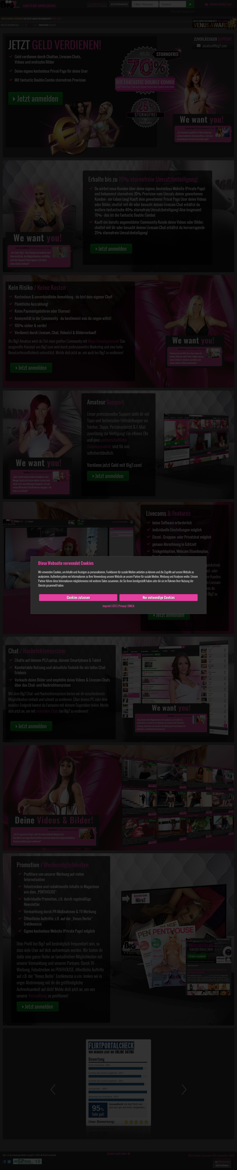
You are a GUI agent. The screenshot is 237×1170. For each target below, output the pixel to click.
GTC (114, 606)
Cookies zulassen (78, 597)
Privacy (122, 606)
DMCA (131, 606)
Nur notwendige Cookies (159, 597)
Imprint (107, 606)
